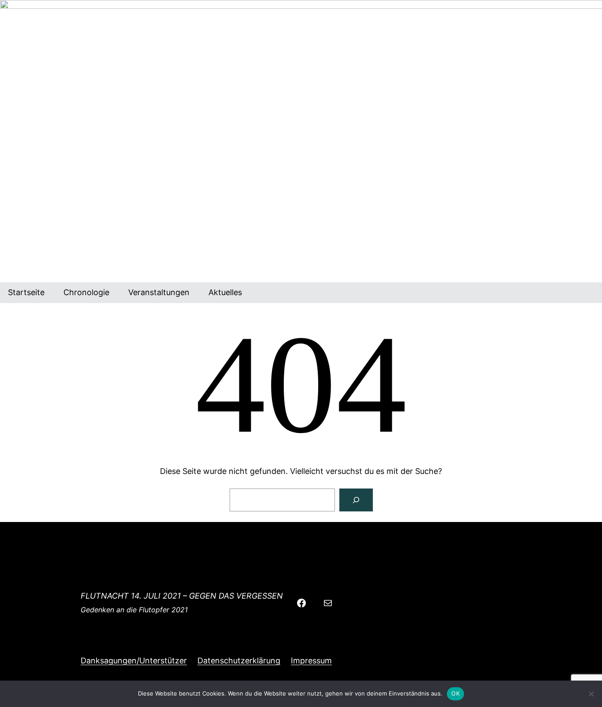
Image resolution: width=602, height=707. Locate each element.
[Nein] (591, 693)
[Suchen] (356, 500)
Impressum (311, 660)
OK (455, 693)
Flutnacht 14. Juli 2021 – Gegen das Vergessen (182, 595)
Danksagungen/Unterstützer (134, 660)
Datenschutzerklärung (238, 660)
